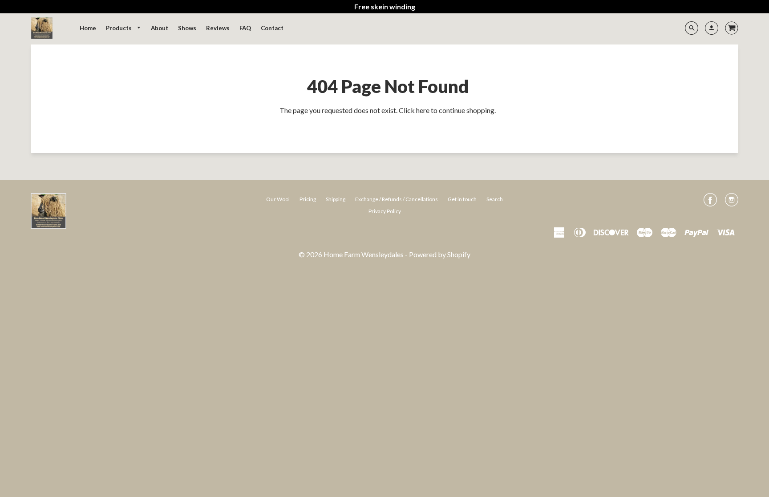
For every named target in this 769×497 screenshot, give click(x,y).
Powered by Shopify (439, 254)
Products (119, 28)
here (422, 110)
